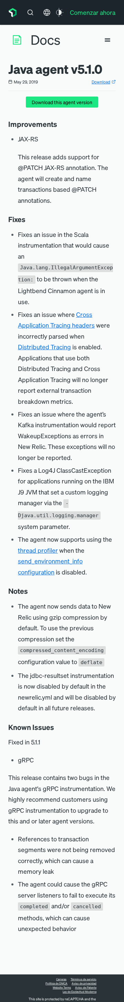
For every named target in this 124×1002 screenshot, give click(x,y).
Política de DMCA (56, 983)
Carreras (61, 979)
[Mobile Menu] (107, 40)
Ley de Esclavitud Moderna (79, 991)
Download (101, 81)
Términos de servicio (83, 979)
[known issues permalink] (57, 727)
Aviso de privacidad (84, 983)
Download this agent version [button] (62, 102)
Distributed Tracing (44, 347)
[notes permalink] (31, 591)
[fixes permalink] (28, 219)
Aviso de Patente (85, 987)
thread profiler (38, 550)
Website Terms (62, 987)
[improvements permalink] (60, 124)
